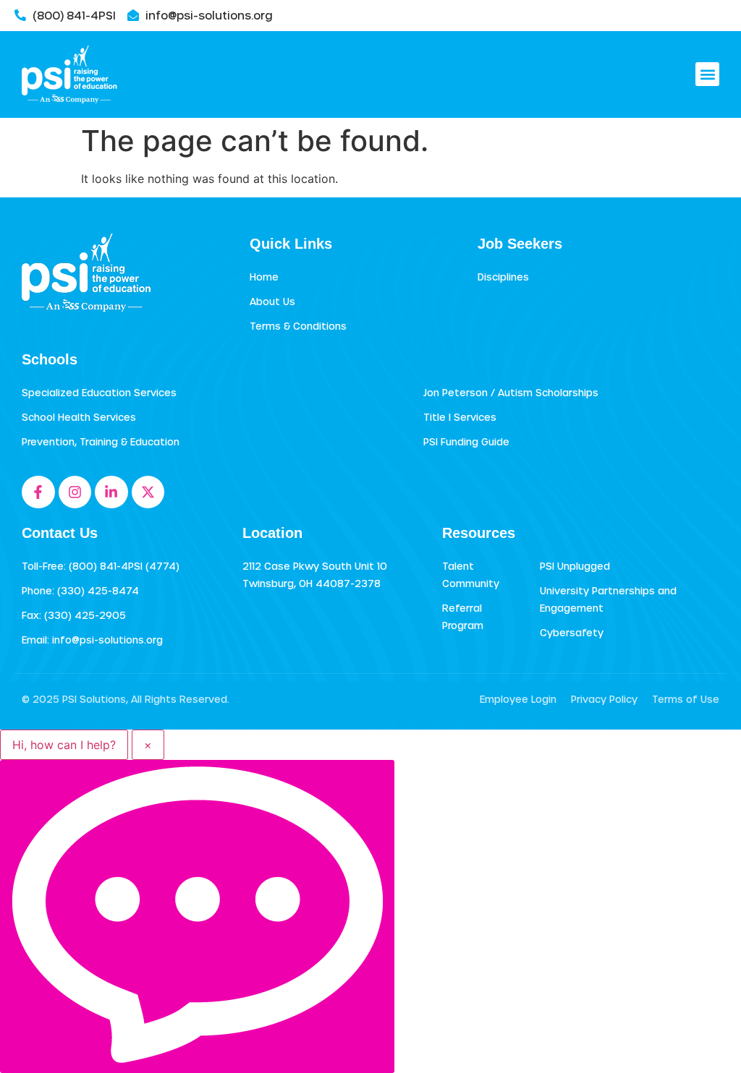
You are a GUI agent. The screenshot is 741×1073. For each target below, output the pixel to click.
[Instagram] (75, 492)
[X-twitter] (148, 492)
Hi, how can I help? (64, 745)
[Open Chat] (197, 916)
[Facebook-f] (38, 492)
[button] (707, 74)
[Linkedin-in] (111, 492)
